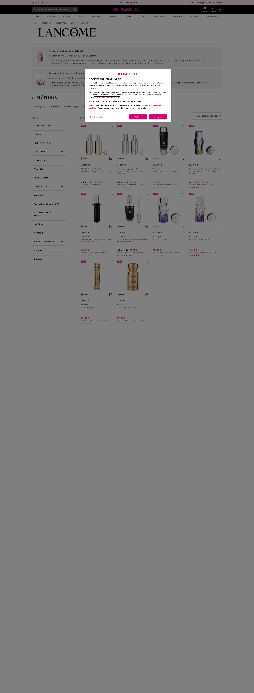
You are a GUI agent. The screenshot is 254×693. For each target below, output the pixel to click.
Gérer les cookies (98, 117)
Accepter (158, 117)
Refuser (138, 117)
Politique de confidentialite (106, 97)
